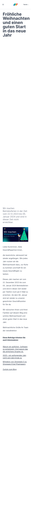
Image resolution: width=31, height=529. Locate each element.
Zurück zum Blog (10, 369)
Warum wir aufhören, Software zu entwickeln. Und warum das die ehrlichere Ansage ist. (15, 349)
